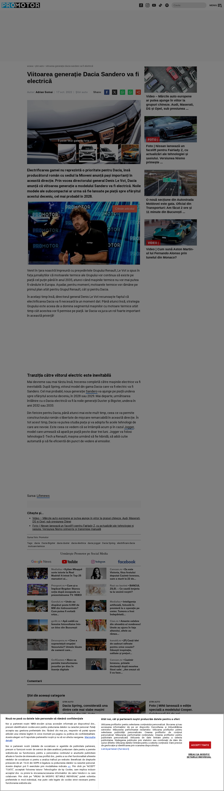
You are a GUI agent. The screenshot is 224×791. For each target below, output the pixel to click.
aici (69, 766)
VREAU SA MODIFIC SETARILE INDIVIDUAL (199, 755)
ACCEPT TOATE (200, 745)
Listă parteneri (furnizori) (115, 749)
